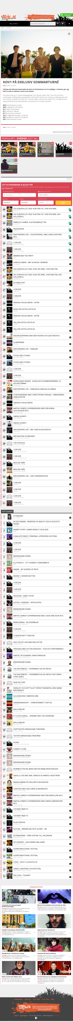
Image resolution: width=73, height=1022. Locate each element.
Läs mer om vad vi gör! (45, 1009)
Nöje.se (3, 27)
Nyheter (9, 27)
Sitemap (56, 1015)
